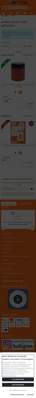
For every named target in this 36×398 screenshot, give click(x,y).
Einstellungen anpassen (18, 390)
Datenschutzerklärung (17, 394)
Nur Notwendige (18, 385)
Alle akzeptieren (18, 379)
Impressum (30, 394)
